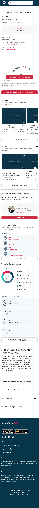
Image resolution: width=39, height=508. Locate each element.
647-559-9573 (20, 212)
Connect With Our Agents (9, 477)
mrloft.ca (12, 461)
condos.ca (4, 461)
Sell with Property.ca (20, 475)
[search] (20, 3)
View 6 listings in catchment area (19, 77)
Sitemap (8, 465)
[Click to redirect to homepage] (4, 3)
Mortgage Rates (21, 479)
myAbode (15, 427)
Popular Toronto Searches (11, 390)
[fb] (6, 436)
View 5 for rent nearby (19, 185)
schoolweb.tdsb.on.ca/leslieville (15, 45)
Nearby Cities (6, 398)
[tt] (3, 436)
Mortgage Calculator (8, 479)
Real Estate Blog (6, 475)
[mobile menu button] (36, 3)
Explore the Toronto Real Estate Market (16, 381)
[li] (9, 436)
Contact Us (32, 475)
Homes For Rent (10, 481)
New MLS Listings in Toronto (12, 407)
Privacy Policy (25, 463)
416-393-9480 (11, 50)
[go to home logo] (10, 422)
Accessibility (15, 463)
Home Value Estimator (27, 477)
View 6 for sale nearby (19, 139)
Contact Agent (19, 217)
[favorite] (24, 110)
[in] (13, 436)
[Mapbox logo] (6, 80)
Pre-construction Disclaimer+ (19, 494)
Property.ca (5, 427)
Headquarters (21, 461)
